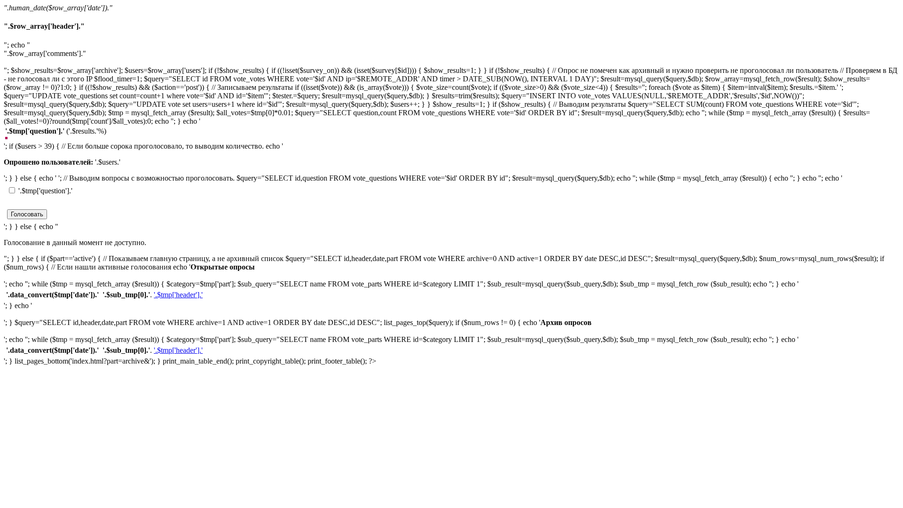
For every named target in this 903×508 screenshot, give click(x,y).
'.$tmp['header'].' (178, 295)
